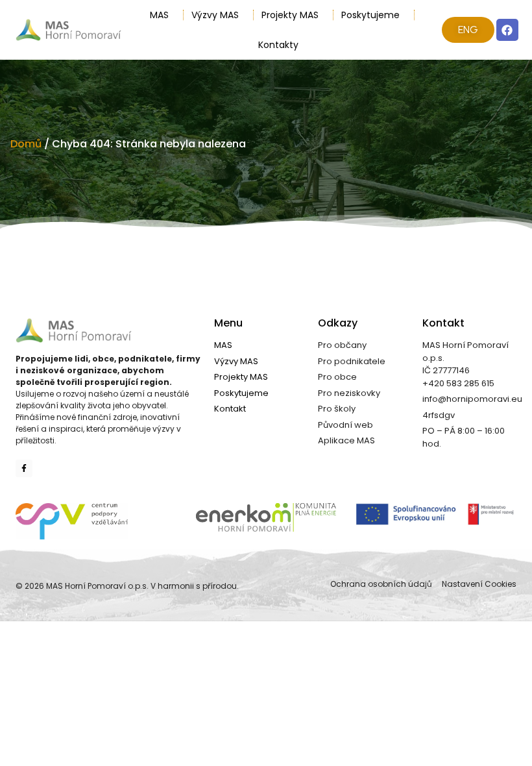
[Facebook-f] (24, 468)
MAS (159, 14)
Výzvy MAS (215, 14)
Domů (26, 143)
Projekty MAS (290, 14)
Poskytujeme (370, 14)
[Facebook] (507, 30)
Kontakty (278, 44)
